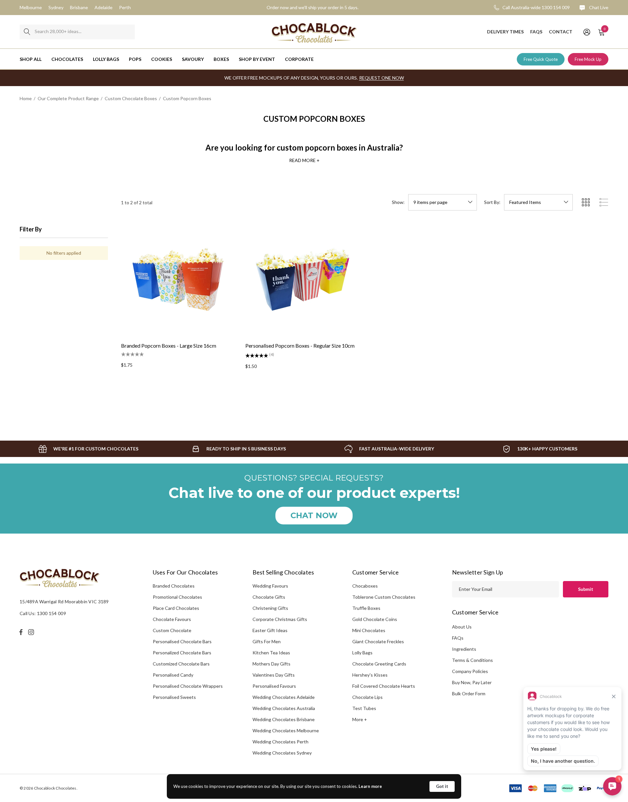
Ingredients (464, 649)
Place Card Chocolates (176, 608)
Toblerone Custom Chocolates (383, 597)
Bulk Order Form (468, 693)
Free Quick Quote (541, 59)
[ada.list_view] (603, 202)
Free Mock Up (588, 59)
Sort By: (492, 202)
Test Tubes (364, 708)
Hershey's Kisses (370, 675)
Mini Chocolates (368, 630)
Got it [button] (442, 786)
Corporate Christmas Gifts (280, 619)
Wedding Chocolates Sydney (282, 753)
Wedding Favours (270, 586)
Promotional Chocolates (177, 597)
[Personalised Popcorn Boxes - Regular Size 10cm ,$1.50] (302, 279)
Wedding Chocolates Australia (284, 708)
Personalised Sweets (174, 697)
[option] (88, 449)
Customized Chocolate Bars (181, 663)
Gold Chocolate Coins (374, 619)
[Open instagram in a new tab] (32, 632)
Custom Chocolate (172, 630)
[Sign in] (586, 31)
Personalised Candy (173, 675)
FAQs (457, 638)
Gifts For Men (267, 641)
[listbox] (538, 202)
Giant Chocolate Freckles (378, 641)
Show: (398, 202)
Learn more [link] (370, 786)
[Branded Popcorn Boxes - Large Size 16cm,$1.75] (178, 279)
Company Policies (470, 671)
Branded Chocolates (174, 586)
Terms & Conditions (472, 660)
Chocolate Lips (367, 697)
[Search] (27, 32)
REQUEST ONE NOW (381, 78)
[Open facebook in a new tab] (21, 632)
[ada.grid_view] (585, 202)
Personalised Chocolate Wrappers (188, 686)
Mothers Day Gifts (271, 663)
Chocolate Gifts (269, 597)
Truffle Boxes (366, 608)
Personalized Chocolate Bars (182, 652)
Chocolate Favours (172, 619)
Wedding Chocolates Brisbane (284, 719)
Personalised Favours (274, 686)
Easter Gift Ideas (270, 630)
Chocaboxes (365, 586)
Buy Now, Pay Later (472, 682)
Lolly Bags (362, 652)
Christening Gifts (270, 608)
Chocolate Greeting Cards (379, 663)
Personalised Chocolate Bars (182, 641)
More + (359, 719)
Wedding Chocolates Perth (280, 741)
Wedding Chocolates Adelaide (284, 697)
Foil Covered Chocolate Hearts (383, 686)
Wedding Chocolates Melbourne (286, 730)
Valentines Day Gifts (274, 675)
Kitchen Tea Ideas (271, 652)
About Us (462, 626)
